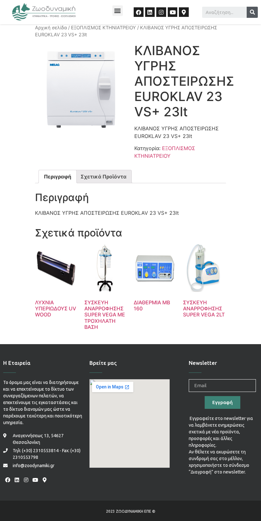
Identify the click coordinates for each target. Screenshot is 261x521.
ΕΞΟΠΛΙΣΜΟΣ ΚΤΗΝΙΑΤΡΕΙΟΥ (103, 28)
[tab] (58, 176)
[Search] (252, 12)
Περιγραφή (57, 176)
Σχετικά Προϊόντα (103, 176)
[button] (117, 10)
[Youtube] (173, 12)
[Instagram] (161, 12)
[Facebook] (139, 12)
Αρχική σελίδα (51, 28)
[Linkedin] (150, 12)
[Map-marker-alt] (184, 12)
